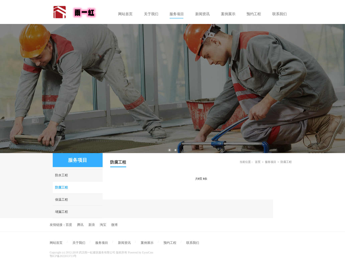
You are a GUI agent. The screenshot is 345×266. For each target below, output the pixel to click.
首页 (258, 161)
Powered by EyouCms (140, 252)
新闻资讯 (124, 242)
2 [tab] (175, 150)
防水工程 (61, 175)
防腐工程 (61, 187)
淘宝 (103, 224)
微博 (114, 224)
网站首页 (56, 242)
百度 (69, 224)
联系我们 (192, 242)
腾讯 (80, 224)
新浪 (91, 224)
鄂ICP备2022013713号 (63, 256)
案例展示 (147, 242)
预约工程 (170, 242)
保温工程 (61, 199)
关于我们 (78, 242)
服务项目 (270, 161)
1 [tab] (170, 150)
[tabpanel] (172, 88)
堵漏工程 (61, 211)
